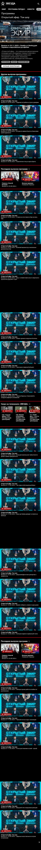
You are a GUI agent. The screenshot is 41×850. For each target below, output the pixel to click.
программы (6, 62)
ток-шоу (14, 62)
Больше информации (11, 66)
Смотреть (7, 97)
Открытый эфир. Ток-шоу (15, 17)
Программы (8, 13)
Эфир (4, 9)
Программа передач (16, 9)
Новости (30, 9)
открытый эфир (24, 62)
